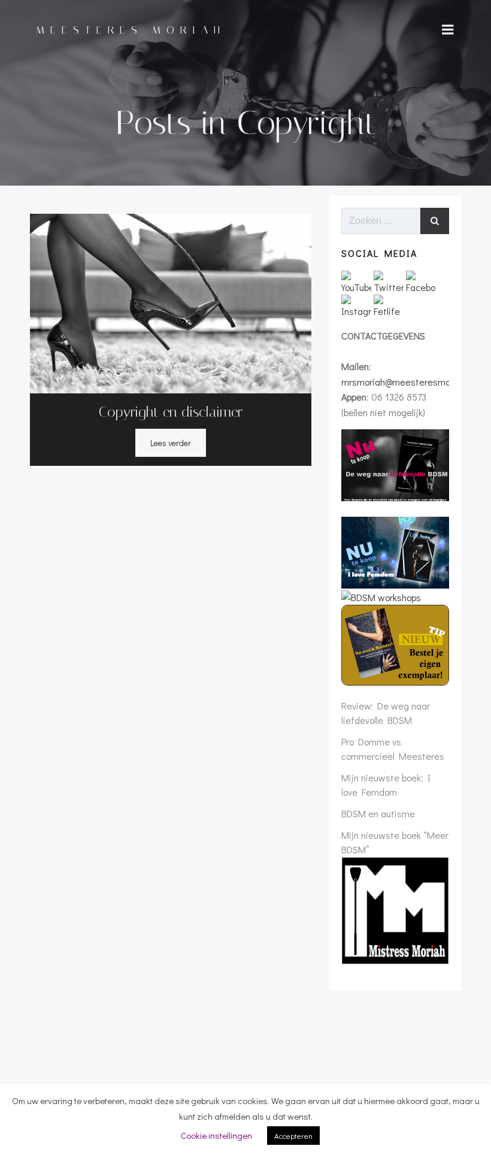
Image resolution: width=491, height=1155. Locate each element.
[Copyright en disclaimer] (170, 302)
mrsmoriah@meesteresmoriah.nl (408, 381)
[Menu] (448, 30)
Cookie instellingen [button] (216, 1135)
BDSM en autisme (378, 813)
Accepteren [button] (293, 1135)
